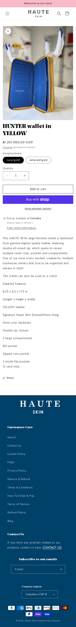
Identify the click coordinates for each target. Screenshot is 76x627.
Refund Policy (16, 512)
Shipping (7, 147)
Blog (10, 521)
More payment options (38, 208)
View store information (21, 228)
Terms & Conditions (20, 487)
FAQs (10, 462)
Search (11, 437)
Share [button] (10, 378)
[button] (7, 13)
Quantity (8, 168)
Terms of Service (18, 504)
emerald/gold (39, 160)
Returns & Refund (18, 479)
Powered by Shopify (48, 620)
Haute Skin (31, 620)
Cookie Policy (16, 454)
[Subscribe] (61, 569)
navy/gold (13, 160)
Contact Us (14, 445)
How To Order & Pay (20, 496)
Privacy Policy (16, 470)
